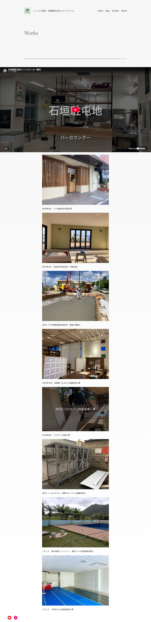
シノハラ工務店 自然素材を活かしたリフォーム (53, 11)
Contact (115, 11)
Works (124, 11)
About (100, 11)
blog (107, 11)
